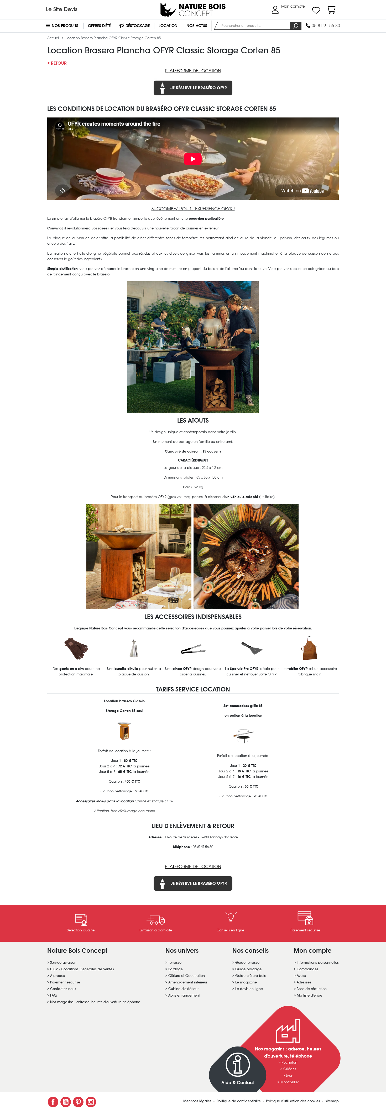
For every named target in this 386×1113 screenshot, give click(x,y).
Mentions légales (197, 1101)
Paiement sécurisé (65, 982)
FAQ (53, 995)
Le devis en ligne (249, 989)
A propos (57, 975)
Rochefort (289, 1062)
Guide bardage (248, 969)
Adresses (304, 982)
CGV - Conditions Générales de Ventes (82, 969)
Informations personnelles (318, 962)
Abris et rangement (184, 995)
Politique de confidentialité (239, 1101)
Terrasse (174, 962)
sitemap (332, 1101)
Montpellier (289, 1082)
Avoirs (301, 975)
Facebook (53, 1102)
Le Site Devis (61, 9)
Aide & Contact (237, 1082)
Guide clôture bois (250, 975)
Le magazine (246, 982)
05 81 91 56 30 (325, 25)
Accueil (54, 38)
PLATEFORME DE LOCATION (193, 71)
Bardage (175, 969)
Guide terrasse (247, 962)
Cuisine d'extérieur (183, 989)
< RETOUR (57, 63)
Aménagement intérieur (187, 982)
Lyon (289, 1075)
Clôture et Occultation (186, 975)
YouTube (65, 1102)
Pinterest (78, 1102)
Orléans (289, 1069)
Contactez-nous (63, 989)
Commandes (307, 969)
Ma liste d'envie (309, 995)
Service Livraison (63, 962)
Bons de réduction (312, 989)
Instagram (91, 1102)
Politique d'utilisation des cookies (293, 1101)
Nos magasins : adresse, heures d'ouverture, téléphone (95, 1002)
